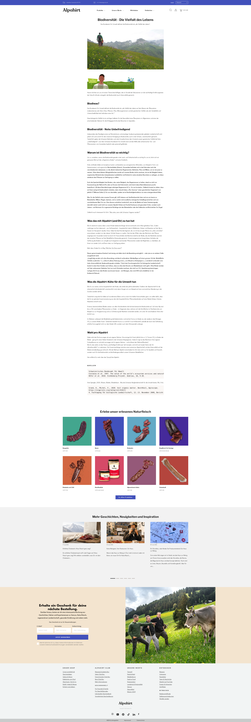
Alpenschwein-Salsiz (133, 487)
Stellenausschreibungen (166, 696)
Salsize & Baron (67, 677)
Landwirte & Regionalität (134, 684)
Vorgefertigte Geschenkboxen (104, 696)
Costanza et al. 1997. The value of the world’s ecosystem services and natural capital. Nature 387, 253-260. (141, 374)
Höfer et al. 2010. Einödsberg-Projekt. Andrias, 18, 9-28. (117, 376)
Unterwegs (162, 674)
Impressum (127, 720)
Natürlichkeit (131, 674)
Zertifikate (162, 687)
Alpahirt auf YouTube (165, 682)
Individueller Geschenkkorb (103, 694)
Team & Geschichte (165, 679)
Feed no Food (131, 679)
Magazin (162, 672)
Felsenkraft (162, 487)
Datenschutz (141, 720)
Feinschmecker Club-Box (102, 677)
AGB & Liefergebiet (112, 720)
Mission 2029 (131, 692)
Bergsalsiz (66, 448)
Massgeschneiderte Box (102, 672)
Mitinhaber (134, 10)
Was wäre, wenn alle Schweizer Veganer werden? (125, 212)
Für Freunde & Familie (101, 689)
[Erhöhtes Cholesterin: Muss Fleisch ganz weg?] (82, 532)
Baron (96, 448)
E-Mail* (39, 626)
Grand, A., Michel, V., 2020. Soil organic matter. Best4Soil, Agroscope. (123, 388)
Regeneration (131, 682)
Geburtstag (76, 626)
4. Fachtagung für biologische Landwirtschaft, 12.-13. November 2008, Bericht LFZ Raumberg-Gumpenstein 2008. (141, 392)
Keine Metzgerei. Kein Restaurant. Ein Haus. (120, 549)
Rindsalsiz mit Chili (68, 487)
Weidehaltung (131, 677)
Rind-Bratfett (99, 487)
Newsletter (162, 677)
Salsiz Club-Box (100, 674)
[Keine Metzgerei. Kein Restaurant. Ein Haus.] (126, 532)
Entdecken (149, 10)
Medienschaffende (165, 694)
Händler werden (164, 699)
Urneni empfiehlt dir (69, 672)
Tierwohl (109, 357)
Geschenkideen (67, 674)
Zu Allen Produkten (125, 497)
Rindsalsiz (130, 448)
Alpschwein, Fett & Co (69, 682)
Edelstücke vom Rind (69, 679)
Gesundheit (130, 689)
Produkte (100, 10)
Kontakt (172, 2)
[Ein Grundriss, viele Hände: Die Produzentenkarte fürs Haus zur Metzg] (169, 532)
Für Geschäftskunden (101, 691)
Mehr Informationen (101, 682)
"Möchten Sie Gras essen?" (114, 248)
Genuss (129, 687)
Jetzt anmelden (62, 637)
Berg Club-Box (99, 679)
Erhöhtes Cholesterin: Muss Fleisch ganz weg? (77, 549)
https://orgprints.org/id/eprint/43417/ (107, 390)
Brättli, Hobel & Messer (70, 684)
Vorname (58, 626)
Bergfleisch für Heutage (166, 448)
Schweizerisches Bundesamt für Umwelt (106, 371)
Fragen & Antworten (165, 684)
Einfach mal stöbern (69, 687)
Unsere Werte (117, 10)
